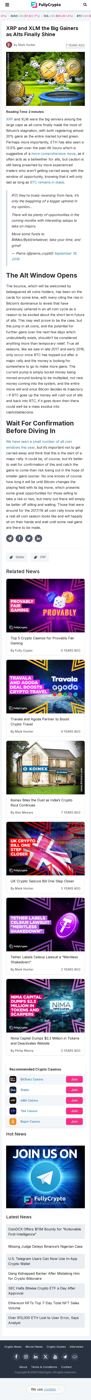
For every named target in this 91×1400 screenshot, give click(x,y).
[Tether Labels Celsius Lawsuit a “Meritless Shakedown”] (45, 924)
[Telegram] (65, 1357)
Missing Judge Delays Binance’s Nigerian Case (45, 1246)
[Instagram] (26, 1357)
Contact (66, 1367)
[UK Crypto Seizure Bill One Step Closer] (45, 848)
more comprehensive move (53, 153)
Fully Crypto (24, 650)
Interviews (76, 1346)
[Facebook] (16, 1357)
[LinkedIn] (36, 1357)
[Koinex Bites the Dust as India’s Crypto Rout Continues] (45, 767)
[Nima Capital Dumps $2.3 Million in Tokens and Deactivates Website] (45, 1006)
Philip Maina (24, 1050)
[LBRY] (75, 1357)
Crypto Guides (56, 1346)
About (23, 1367)
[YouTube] (55, 1357)
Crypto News (13, 1346)
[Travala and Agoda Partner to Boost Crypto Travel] (45, 686)
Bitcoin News (34, 1346)
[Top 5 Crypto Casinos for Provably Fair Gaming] (45, 605)
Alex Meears (24, 812)
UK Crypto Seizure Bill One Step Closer (42, 881)
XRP (9, 119)
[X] (45, 1357)
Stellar (20, 557)
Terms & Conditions (44, 1367)
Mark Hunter (24, 731)
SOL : (40, 16)
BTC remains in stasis (47, 182)
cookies (50, 1389)
